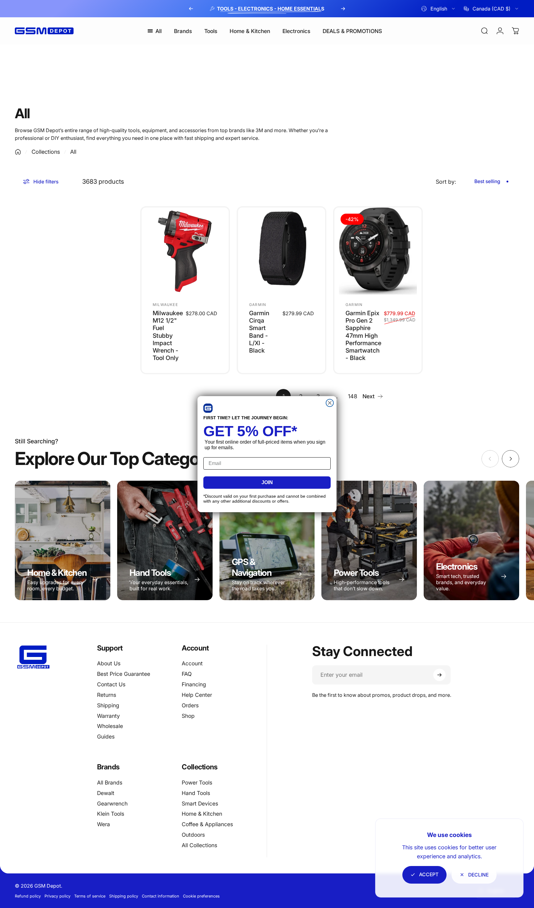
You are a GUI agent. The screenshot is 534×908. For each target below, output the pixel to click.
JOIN (267, 482)
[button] (208, 408)
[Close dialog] (329, 403)
